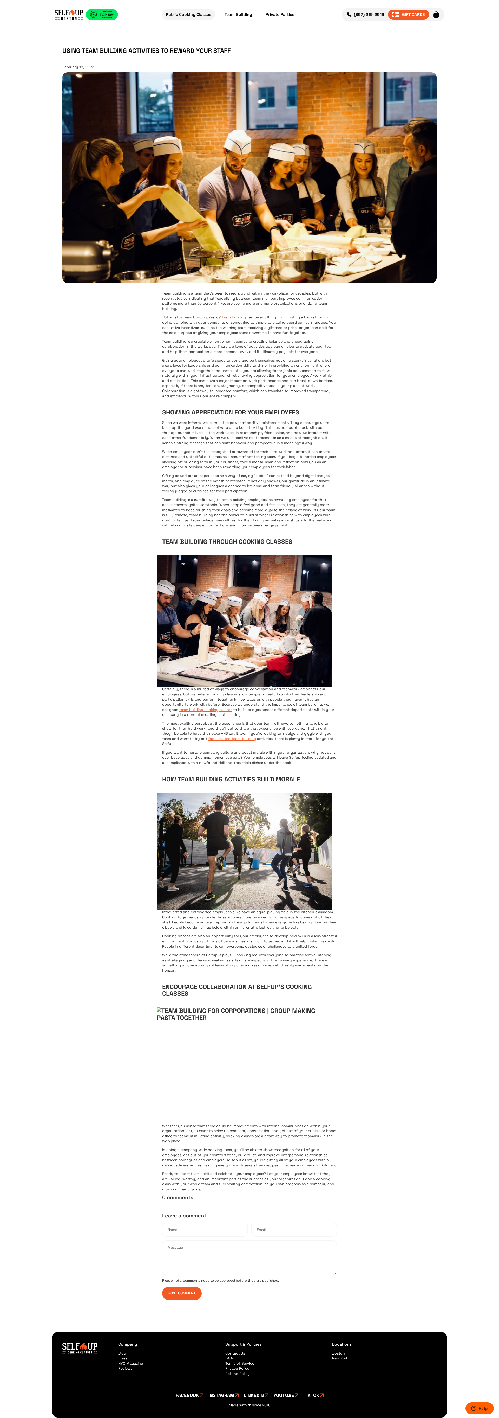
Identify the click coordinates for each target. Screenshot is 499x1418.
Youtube (283, 1395)
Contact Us (235, 1353)
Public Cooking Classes (188, 14)
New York (340, 1358)
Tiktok (311, 1395)
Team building (234, 317)
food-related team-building (232, 738)
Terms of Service (239, 1363)
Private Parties (280, 14)
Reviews (125, 1368)
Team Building (238, 14)
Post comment (181, 1293)
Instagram (221, 1395)
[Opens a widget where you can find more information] (479, 1408)
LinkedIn (254, 1395)
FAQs (229, 1358)
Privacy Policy (237, 1368)
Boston (338, 1353)
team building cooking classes (205, 709)
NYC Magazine (130, 1363)
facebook (187, 1395)
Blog (122, 1353)
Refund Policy (237, 1373)
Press (122, 1358)
